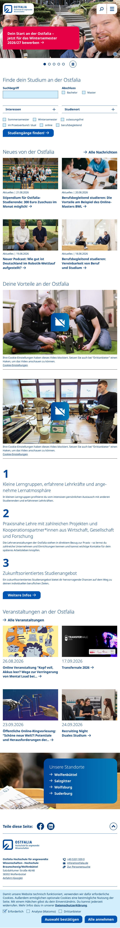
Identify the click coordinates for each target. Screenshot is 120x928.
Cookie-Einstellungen (15, 365)
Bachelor (72, 92)
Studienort (72, 109)
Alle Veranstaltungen (26, 620)
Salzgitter (62, 781)
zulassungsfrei (74, 119)
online (48, 125)
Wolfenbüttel (65, 774)
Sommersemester (18, 119)
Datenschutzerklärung (71, 905)
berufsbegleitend (71, 125)
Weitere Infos (19, 595)
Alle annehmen (101, 919)
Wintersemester (47, 119)
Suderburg (63, 793)
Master (91, 92)
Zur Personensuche (78, 866)
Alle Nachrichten (103, 152)
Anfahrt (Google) (13, 878)
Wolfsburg (63, 787)
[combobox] (30, 94)
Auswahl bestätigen (62, 919)
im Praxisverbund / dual (22, 125)
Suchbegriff (11, 88)
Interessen (13, 109)
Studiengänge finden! (26, 132)
